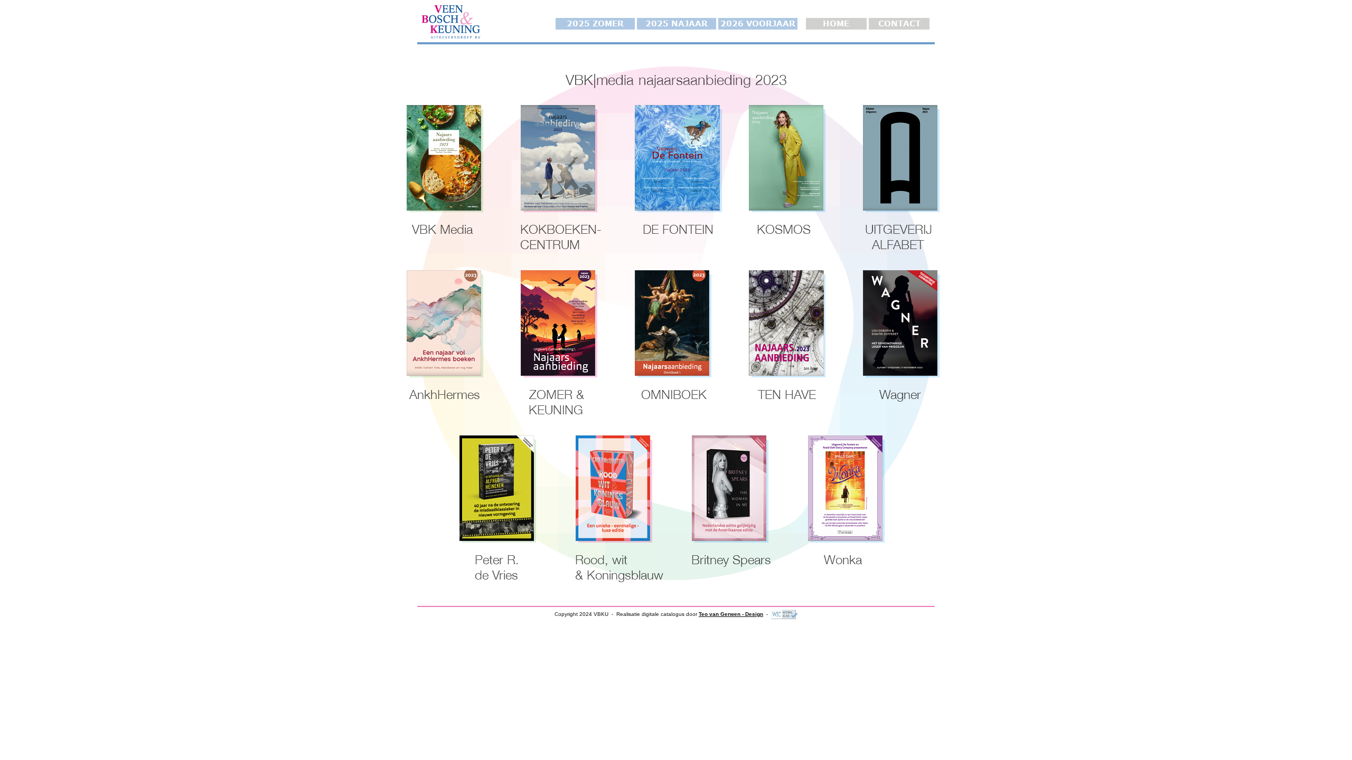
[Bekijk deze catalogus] (444, 158)
